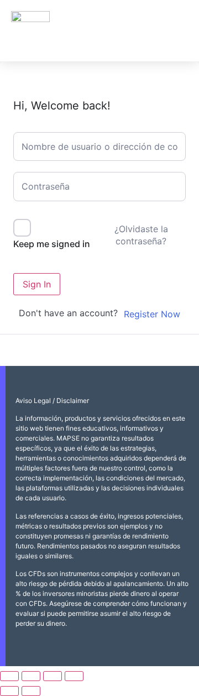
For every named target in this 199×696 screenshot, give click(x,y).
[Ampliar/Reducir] (9, 676)
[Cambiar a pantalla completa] (31, 676)
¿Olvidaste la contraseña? (141, 235)
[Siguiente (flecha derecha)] (31, 691)
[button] (177, 30)
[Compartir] (52, 676)
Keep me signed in (51, 243)
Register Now (152, 314)
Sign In (37, 284)
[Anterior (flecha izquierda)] (9, 691)
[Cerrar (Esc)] (74, 676)
